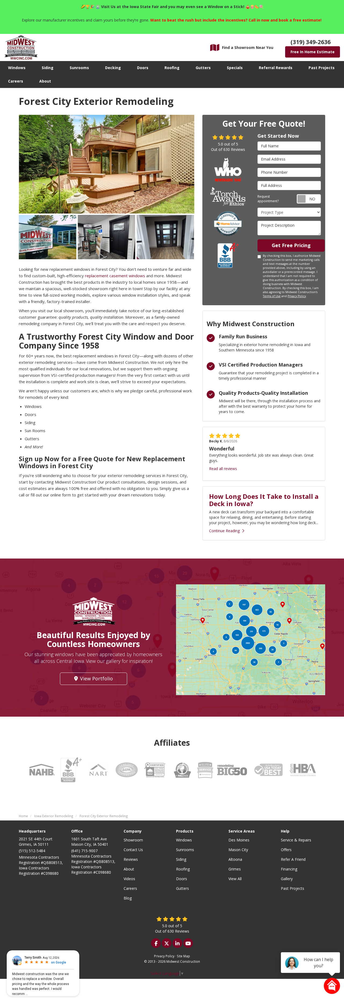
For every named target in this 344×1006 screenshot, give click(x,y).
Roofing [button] (172, 67)
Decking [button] (113, 67)
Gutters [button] (203, 67)
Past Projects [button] (322, 67)
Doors (181, 878)
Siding (181, 859)
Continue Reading (224, 530)
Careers (130, 888)
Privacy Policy (297, 296)
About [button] (45, 81)
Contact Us (133, 849)
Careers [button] (15, 81)
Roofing (183, 869)
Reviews (131, 859)
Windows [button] (17, 67)
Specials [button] (235, 67)
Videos (129, 878)
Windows (184, 840)
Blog (128, 898)
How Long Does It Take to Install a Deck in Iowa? (263, 500)
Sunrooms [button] (79, 67)
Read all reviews (223, 468)
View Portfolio (96, 678)
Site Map (183, 956)
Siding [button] (47, 67)
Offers (286, 849)
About (129, 869)
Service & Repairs (296, 840)
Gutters (182, 888)
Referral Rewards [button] (275, 67)
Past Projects (292, 888)
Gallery (287, 878)
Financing (289, 869)
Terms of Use (272, 296)
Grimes (234, 869)
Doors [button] (142, 67)
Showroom (133, 840)
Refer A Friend (293, 859)
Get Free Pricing (291, 245)
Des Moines (238, 840)
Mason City (238, 849)
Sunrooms (185, 849)
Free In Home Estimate (313, 51)
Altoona (235, 859)
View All (235, 878)
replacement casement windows (115, 275)
